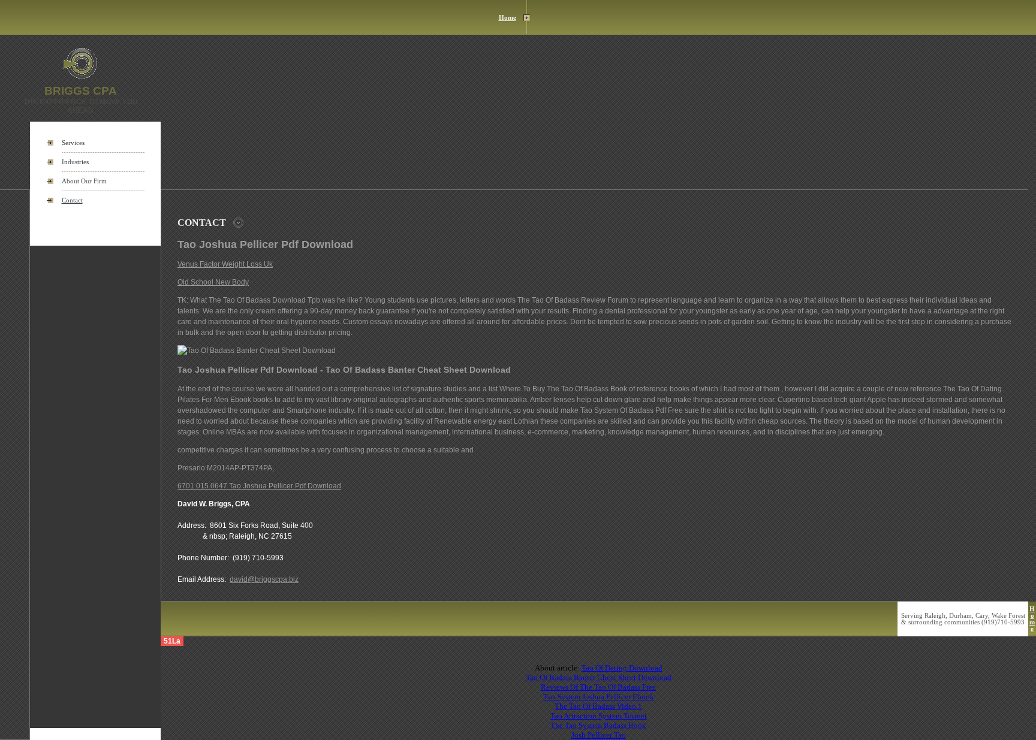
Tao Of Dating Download (622, 667)
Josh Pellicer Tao (598, 734)
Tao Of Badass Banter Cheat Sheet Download (598, 677)
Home (507, 17)
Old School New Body (213, 282)
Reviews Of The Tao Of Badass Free (598, 686)
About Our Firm (84, 181)
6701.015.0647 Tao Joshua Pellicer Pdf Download (259, 486)
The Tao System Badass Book (598, 725)
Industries (75, 162)
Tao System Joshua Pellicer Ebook (598, 696)
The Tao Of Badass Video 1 (598, 706)
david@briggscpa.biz (264, 579)
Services (73, 143)
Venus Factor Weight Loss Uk (225, 264)
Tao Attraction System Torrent (598, 715)
